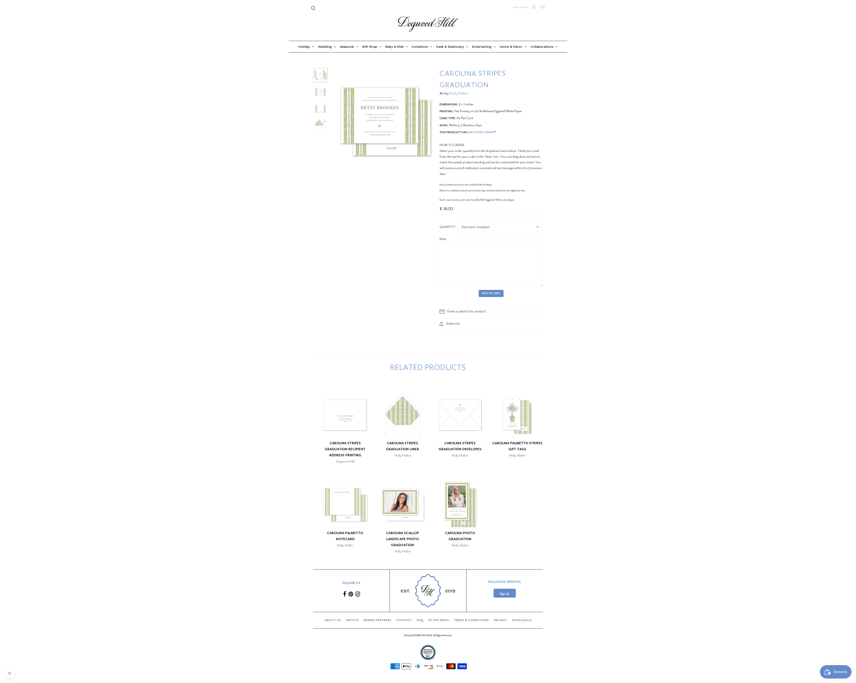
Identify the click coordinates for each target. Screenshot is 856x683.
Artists (352, 620)
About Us (333, 620)
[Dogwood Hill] (428, 24)
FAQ (420, 620)
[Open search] (313, 8)
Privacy (500, 620)
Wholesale (522, 620)
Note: (443, 239)
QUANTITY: (448, 227)
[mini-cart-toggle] (542, 6)
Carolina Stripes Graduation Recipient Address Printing (345, 449)
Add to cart (491, 293)
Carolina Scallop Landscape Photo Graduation (402, 539)
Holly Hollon (459, 93)
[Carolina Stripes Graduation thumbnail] (320, 75)
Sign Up (504, 594)
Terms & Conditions (471, 620)
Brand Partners (377, 620)
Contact (404, 620)
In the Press (438, 620)
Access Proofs (521, 7)
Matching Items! (480, 132)
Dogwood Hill (345, 461)
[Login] (533, 6)
